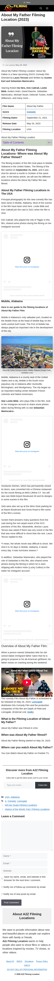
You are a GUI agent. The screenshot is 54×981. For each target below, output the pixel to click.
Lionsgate (22, 801)
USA (7, 797)
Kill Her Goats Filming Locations (21, 805)
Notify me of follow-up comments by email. (25, 887)
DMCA (19, 961)
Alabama (15, 797)
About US (10, 961)
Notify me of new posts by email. (20, 894)
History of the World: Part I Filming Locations (27, 809)
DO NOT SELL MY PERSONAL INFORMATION (27, 969)
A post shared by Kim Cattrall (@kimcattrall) (27, 295)
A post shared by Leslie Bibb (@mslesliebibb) (27, 480)
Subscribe (42, 785)
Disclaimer (29, 961)
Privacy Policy (42, 961)
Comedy (12, 801)
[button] (41, 8)
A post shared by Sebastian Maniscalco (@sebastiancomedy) (27, 640)
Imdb (30, 712)
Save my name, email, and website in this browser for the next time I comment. (25, 879)
